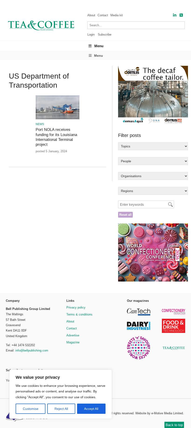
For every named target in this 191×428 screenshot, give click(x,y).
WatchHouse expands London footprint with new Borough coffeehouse (83, 5)
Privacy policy (75, 307)
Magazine (72, 342)
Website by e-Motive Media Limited (159, 413)
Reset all (125, 214)
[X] (181, 15)
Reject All (61, 409)
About (91, 15)
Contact (103, 15)
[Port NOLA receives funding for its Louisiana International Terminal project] (57, 118)
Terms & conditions (79, 314)
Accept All (91, 409)
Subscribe (104, 34)
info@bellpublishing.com (31, 350)
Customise (30, 409)
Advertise (72, 335)
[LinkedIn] (174, 15)
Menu (98, 46)
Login (91, 34)
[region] (60, 394)
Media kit (116, 15)
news (40, 124)
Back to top (174, 425)
